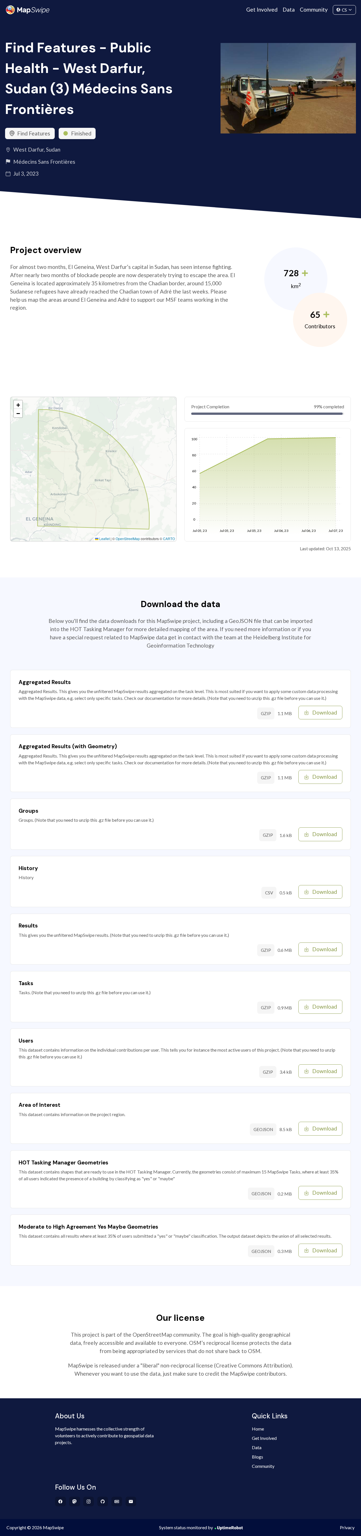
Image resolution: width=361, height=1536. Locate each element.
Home (258, 1428)
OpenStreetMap (128, 538)
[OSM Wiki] (116, 1501)
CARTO (169, 538)
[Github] (102, 1501)
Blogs (257, 1456)
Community (314, 9)
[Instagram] (88, 1501)
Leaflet (104, 538)
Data (289, 9)
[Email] (131, 1501)
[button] (18, 404)
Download (324, 712)
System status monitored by (186, 1527)
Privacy (347, 1527)
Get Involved (262, 9)
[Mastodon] (74, 1501)
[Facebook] (60, 1501)
